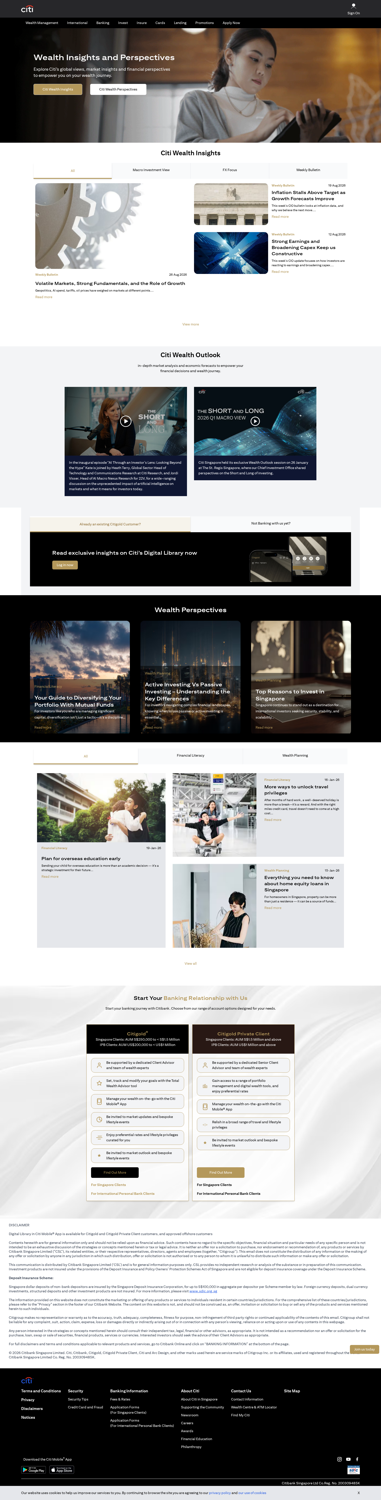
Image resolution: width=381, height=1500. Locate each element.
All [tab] (73, 171)
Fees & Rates (120, 1399)
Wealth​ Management (42, 23)
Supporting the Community (202, 1407)
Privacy (27, 1399)
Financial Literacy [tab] (190, 755)
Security (75, 1391)
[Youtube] (348, 1459)
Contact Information (247, 1399)
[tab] (42, 23)
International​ (77, 23)
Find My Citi (240, 1415)
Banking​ (102, 23)
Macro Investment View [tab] (151, 170)
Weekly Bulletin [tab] (308, 170)
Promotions (204, 23)
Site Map (292, 1391)
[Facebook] (357, 1459)
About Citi (190, 1391)
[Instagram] (339, 1459)
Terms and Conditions (41, 1391)
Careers (187, 1423)
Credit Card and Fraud (85, 1407)
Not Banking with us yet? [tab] (270, 523)
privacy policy (220, 1493)
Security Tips (78, 1399)
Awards (187, 1431)
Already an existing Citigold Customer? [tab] (110, 524)
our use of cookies (252, 1493)
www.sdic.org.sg (203, 1291)
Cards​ (160, 23)
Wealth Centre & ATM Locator (254, 1407)
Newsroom (189, 1415)
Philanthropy (191, 1447)
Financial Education (196, 1439)
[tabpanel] (190, 257)
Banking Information (129, 1391)
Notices (28, 1417)
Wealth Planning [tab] (295, 755)
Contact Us (241, 1391)
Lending (180, 23)
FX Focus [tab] (230, 170)
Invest (123, 23)
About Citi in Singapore (199, 1399)
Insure (142, 23)
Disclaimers (32, 1408)
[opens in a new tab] (27, 9)
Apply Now (231, 23)
